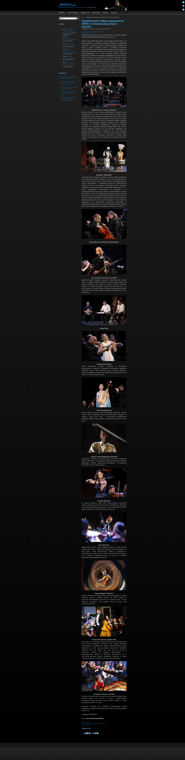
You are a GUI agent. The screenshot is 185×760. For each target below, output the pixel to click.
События (105, 12)
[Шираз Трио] (104, 310)
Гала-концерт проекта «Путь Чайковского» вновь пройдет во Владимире (68, 93)
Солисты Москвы (72, 12)
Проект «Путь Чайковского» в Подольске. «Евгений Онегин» (69, 31)
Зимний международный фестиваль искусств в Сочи (93, 31)
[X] (91, 733)
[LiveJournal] (93, 733)
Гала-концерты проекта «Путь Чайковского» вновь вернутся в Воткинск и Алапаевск (68, 99)
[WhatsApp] (97, 733)
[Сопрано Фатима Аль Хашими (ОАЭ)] (104, 621)
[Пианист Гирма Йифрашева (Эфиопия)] (104, 439)
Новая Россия (85, 12)
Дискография (96, 12)
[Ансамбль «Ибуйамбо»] (104, 157)
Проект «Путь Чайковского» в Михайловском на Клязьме (69, 51)
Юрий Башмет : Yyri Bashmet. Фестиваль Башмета (73, 7)
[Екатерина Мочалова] (104, 346)
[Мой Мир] (89, 733)
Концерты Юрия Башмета (87, 33)
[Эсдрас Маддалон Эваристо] (104, 575)
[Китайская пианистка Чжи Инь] (104, 676)
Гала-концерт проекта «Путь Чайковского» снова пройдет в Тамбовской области (68, 83)
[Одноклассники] (87, 733)
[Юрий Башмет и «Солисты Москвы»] (104, 92)
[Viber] (95, 733)
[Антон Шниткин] (104, 527)
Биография (62, 12)
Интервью (113, 12)
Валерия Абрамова (86, 725)
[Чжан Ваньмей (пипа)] (104, 392)
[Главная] (81, 5)
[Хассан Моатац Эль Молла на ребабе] (104, 260)
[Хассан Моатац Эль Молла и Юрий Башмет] (104, 224)
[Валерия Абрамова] (104, 483)
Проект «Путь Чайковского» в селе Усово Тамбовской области (69, 64)
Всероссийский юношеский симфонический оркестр (93, 723)
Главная (83, 17)
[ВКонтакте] (85, 733)
